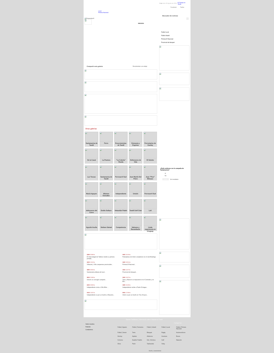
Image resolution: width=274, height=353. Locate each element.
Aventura (164, 336)
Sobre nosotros (166, 11)
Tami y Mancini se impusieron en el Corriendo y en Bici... (138, 279)
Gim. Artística (151, 340)
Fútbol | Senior (122, 332)
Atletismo (150, 336)
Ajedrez (134, 336)
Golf (163, 340)
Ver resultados (174, 179)
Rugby (163, 332)
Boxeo (178, 336)
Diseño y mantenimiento (155, 350)
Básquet (149, 332)
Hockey (120, 336)
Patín (134, 344)
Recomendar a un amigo (140, 66)
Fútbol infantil (165, 35)
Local (99, 11)
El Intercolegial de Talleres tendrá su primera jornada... (100, 256)
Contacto (182, 11)
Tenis (134, 332)
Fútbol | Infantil (151, 327)
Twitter (182, 7)
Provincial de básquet (168, 42)
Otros (119, 344)
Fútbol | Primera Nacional (181, 328)
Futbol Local (165, 32)
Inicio (89, 12)
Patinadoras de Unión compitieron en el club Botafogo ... (139, 256)
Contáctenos (89, 329)
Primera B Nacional (167, 39)
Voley (163, 344)
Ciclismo (120, 340)
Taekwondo (150, 344)
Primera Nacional (103, 12)
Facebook (174, 7)
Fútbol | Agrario (122, 327)
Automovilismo (180, 332)
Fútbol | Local (166, 327)
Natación (179, 340)
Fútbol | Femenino (137, 327)
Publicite (175, 11)
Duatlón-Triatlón (137, 340)
